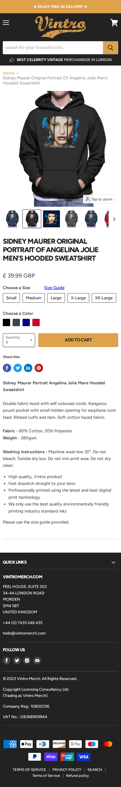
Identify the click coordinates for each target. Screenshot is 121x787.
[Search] (110, 47)
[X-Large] (79, 304)
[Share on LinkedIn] (28, 368)
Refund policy (77, 775)
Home (8, 73)
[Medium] (34, 304)
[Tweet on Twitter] (18, 368)
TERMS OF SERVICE (29, 770)
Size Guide (54, 287)
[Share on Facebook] (7, 368)
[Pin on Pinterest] (39, 368)
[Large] (56, 304)
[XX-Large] (105, 304)
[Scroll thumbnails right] (113, 219)
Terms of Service (46, 775)
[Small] (12, 304)
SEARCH (95, 770)
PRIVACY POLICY (66, 770)
